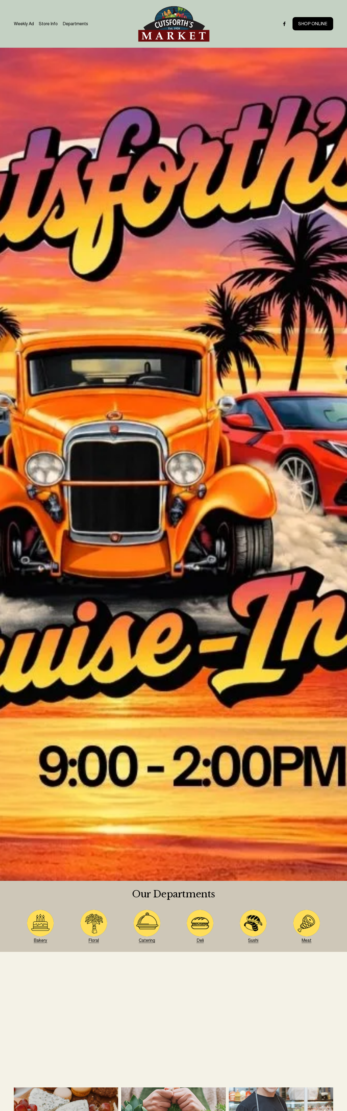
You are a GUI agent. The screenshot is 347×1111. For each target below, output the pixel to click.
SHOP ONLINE (312, 23)
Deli (200, 940)
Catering (147, 940)
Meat (306, 940)
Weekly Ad (24, 23)
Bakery (40, 940)
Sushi (253, 940)
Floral (93, 940)
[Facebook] (284, 24)
